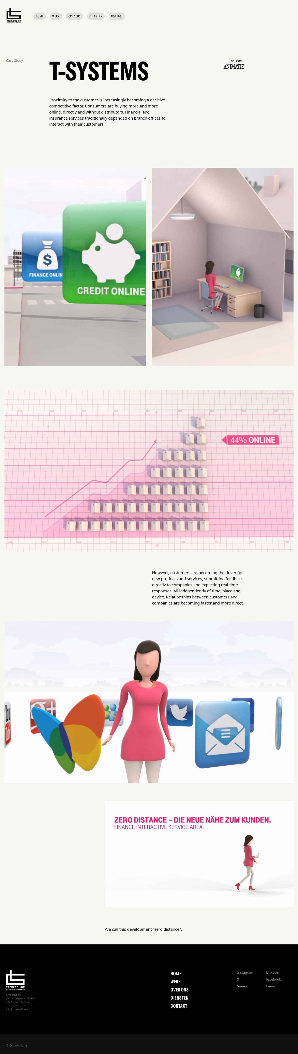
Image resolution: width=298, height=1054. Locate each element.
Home (175, 973)
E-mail (270, 986)
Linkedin (272, 972)
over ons (179, 990)
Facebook (273, 979)
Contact (178, 1006)
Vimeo (242, 986)
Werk (175, 982)
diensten (179, 998)
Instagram (245, 972)
